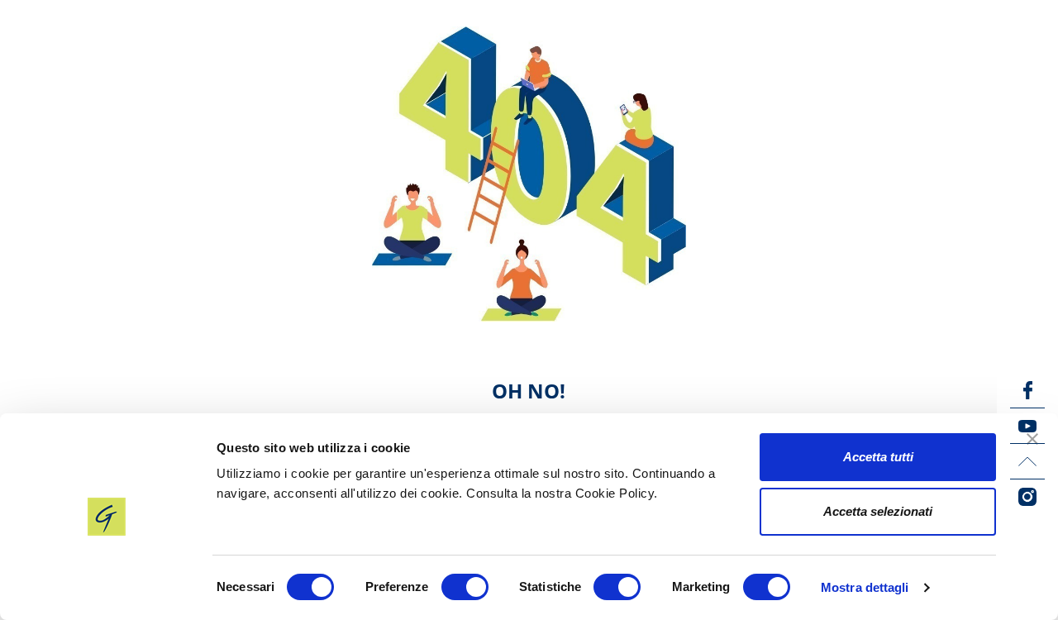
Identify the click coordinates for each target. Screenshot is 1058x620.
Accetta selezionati (877, 511)
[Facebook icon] (1027, 390)
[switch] (464, 587)
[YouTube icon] (1027, 426)
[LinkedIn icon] (1027, 461)
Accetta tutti (878, 457)
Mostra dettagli (865, 587)
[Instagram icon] (1027, 497)
